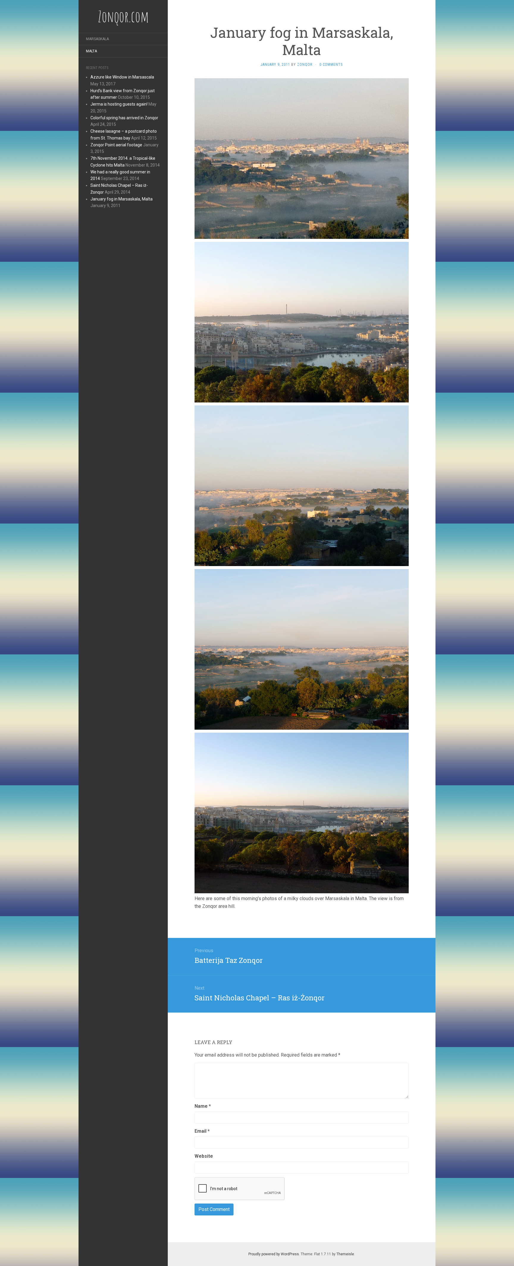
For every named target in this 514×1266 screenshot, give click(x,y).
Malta (91, 51)
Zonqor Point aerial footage (116, 144)
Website (204, 1156)
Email (202, 1131)
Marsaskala (97, 39)
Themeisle (345, 1254)
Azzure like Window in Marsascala (122, 77)
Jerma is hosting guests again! (119, 104)
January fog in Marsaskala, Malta (121, 199)
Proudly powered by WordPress (273, 1254)
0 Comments (331, 64)
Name (203, 1106)
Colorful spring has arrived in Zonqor (124, 117)
